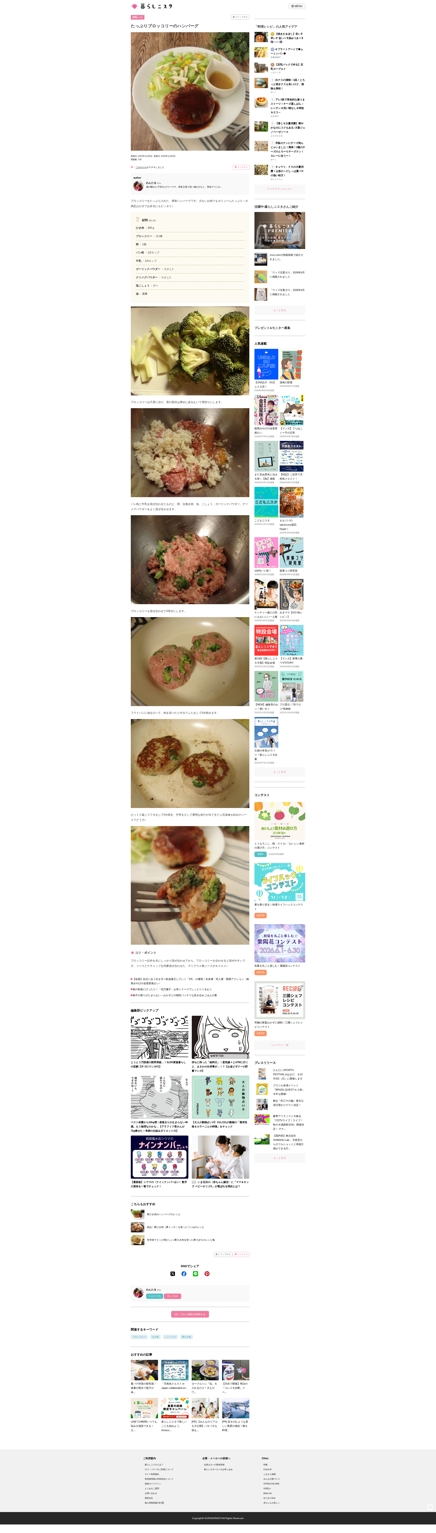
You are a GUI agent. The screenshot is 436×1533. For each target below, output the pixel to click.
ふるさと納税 (269, 1474)
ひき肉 (155, 1337)
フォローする (155, 1296)
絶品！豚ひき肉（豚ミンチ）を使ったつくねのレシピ (175, 1227)
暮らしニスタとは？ (154, 1464)
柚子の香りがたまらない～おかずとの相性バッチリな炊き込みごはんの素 (175, 995)
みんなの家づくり (271, 1479)
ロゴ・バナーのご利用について (159, 1469)
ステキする (242, 167)
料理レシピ (138, 17)
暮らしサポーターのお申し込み (218, 1469)
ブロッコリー (139, 1337)
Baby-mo (267, 1493)
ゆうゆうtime (269, 1498)
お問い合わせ (151, 1493)
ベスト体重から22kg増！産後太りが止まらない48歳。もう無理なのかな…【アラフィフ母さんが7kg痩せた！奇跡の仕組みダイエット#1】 (159, 1126)
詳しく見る (172, 1296)
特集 (265, 1464)
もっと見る (279, 310)
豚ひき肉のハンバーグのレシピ (163, 1214)
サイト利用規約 (152, 1474)
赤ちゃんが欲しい (271, 1503)
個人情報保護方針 (153, 1503)
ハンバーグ (170, 1337)
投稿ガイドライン (153, 1484)
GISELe (267, 1488)
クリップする (241, 17)
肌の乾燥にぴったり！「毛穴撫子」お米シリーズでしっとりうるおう (172, 989)
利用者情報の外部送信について (159, 1479)
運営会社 (149, 1498)
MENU (298, 6)
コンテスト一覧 (280, 1045)
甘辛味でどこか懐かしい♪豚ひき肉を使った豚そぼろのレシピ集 (181, 1240)
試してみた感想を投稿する (190, 1314)
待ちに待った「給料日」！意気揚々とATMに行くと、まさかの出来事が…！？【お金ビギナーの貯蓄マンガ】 (220, 1066)
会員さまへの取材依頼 (214, 1464)
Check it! (267, 1469)
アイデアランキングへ (280, 188)
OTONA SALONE (271, 1484)
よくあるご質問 (152, 1488)
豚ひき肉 (186, 1337)
